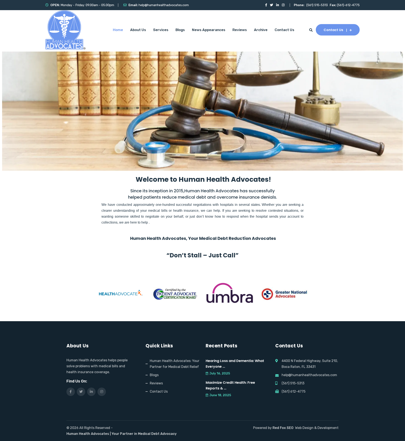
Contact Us (284, 30)
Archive (260, 30)
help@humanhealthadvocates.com (164, 5)
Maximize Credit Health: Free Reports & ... (230, 385)
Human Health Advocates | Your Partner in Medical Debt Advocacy (121, 434)
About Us (138, 30)
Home (118, 30)
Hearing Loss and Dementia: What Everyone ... (235, 363)
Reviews (239, 30)
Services (160, 30)
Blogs (180, 30)
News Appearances (208, 30)
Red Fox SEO (283, 428)
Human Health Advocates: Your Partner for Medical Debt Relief (174, 364)
